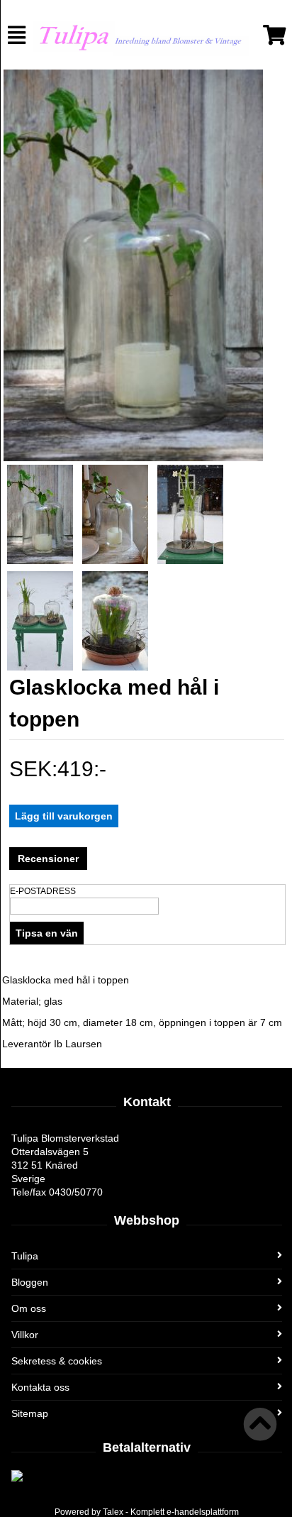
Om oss (28, 1308)
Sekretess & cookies (56, 1361)
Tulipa (24, 1256)
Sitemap (29, 1413)
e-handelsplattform (203, 1512)
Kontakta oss (40, 1387)
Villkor (24, 1334)
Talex (113, 1512)
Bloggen (29, 1282)
